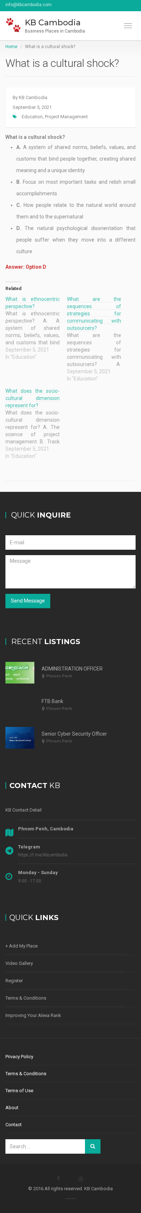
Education (32, 116)
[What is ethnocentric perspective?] (36, 328)
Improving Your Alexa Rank (33, 1015)
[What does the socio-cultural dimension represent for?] (36, 423)
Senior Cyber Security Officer (74, 734)
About (11, 1107)
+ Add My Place (21, 946)
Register (14, 980)
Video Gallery (19, 963)
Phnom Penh (59, 676)
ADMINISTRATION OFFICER (72, 669)
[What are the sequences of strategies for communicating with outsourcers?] (97, 338)
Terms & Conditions (25, 998)
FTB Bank (52, 701)
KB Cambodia (33, 97)
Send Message (28, 601)
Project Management (66, 116)
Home (11, 46)
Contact (13, 1124)
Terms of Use (19, 1090)
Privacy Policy (19, 1056)
